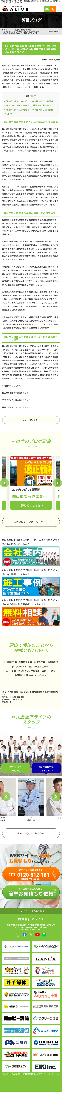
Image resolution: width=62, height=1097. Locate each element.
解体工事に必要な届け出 (24, 30)
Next (57, 482)
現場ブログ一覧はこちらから (30, 521)
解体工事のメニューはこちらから (16, 407)
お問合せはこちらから (11, 385)
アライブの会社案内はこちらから (16, 400)
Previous (4, 482)
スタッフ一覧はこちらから (30, 833)
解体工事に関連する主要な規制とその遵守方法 (27, 105)
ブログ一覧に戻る (30, 420)
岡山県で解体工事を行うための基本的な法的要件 (28, 101)
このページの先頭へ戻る (32, 910)
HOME (4, 30)
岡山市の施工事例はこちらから (15, 393)
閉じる (33, 96)
